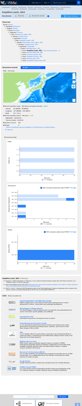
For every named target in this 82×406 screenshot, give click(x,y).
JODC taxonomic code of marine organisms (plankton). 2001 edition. (47, 284)
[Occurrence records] (49, 400)
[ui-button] (78, 2)
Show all (10, 129)
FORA (71, 188)
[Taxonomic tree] (24, 400)
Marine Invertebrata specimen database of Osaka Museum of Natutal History (30, 127)
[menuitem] (35, 3)
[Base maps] (73, 86)
